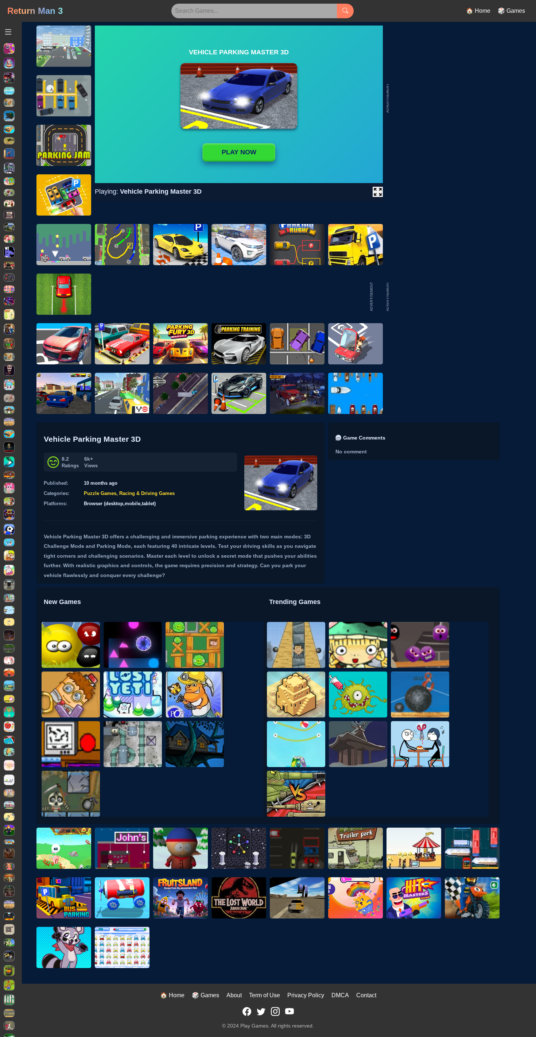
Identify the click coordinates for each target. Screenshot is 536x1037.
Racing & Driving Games (147, 493)
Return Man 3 (35, 11)
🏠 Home (478, 11)
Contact (366, 995)
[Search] (345, 11)
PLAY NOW (239, 152)
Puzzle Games (100, 493)
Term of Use (264, 995)
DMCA (340, 995)
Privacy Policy (305, 995)
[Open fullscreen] (378, 192)
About (234, 995)
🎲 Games (511, 11)
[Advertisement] (445, 296)
